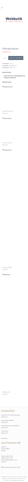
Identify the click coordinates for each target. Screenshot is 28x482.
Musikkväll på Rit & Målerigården (10, 425)
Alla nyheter (4, 438)
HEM (7, 21)
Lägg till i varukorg (15, 58)
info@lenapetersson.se (11, 460)
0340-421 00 (9, 456)
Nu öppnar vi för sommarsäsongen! (10, 415)
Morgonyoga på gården (7, 420)
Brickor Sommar (13, 65)
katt (14, 67)
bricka (11, 67)
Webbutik (11, 21)
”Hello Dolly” (4, 431)
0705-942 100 (9, 458)
